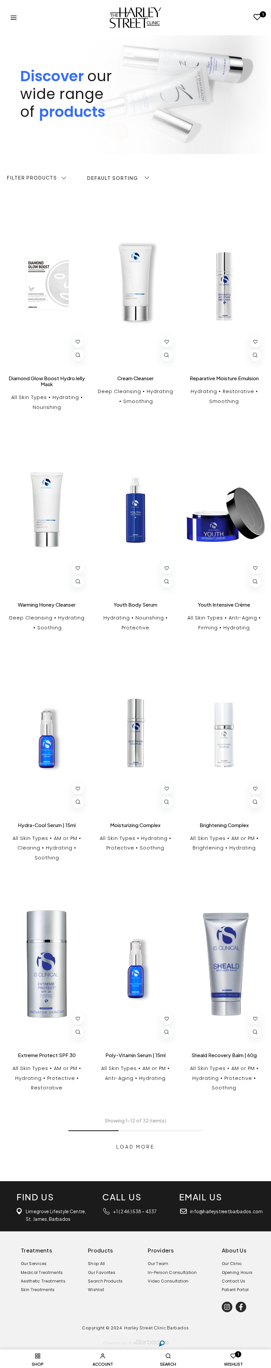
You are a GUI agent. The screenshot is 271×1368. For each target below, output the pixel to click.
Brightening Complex (224, 825)
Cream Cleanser (135, 378)
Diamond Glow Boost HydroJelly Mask (47, 381)
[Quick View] (78, 355)
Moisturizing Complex (135, 825)
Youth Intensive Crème (224, 605)
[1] (257, 18)
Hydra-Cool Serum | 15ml (47, 825)
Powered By (115, 1343)
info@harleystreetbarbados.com (226, 1211)
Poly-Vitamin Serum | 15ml (135, 1055)
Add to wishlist (78, 342)
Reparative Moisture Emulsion (224, 378)
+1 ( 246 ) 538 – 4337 (135, 1211)
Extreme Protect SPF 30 (47, 1055)
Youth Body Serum (135, 605)
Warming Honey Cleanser (47, 605)
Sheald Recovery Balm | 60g (224, 1055)
